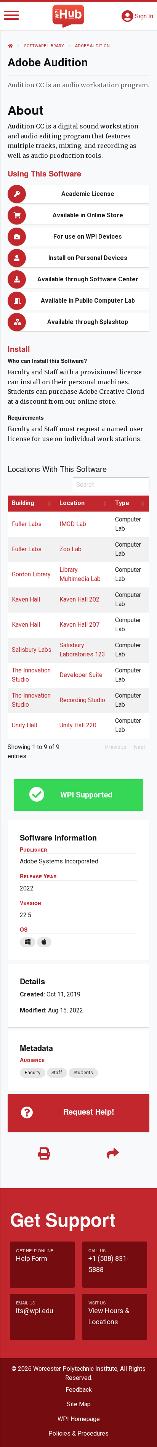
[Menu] (11, 16)
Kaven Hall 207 (79, 624)
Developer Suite (81, 675)
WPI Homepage (79, 1419)
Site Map (79, 1404)
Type (122, 503)
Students (83, 1072)
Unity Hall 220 (77, 725)
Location (72, 503)
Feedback (79, 1389)
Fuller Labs (27, 524)
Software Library (44, 45)
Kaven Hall (26, 599)
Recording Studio (82, 700)
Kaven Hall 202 (79, 599)
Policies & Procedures (78, 1433)
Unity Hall (24, 725)
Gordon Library (31, 574)
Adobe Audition (92, 45)
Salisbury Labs (31, 649)
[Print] (44, 1154)
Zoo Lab (70, 549)
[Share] (112, 1154)
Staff (56, 1072)
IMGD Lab (72, 524)
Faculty (32, 1072)
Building (23, 503)
